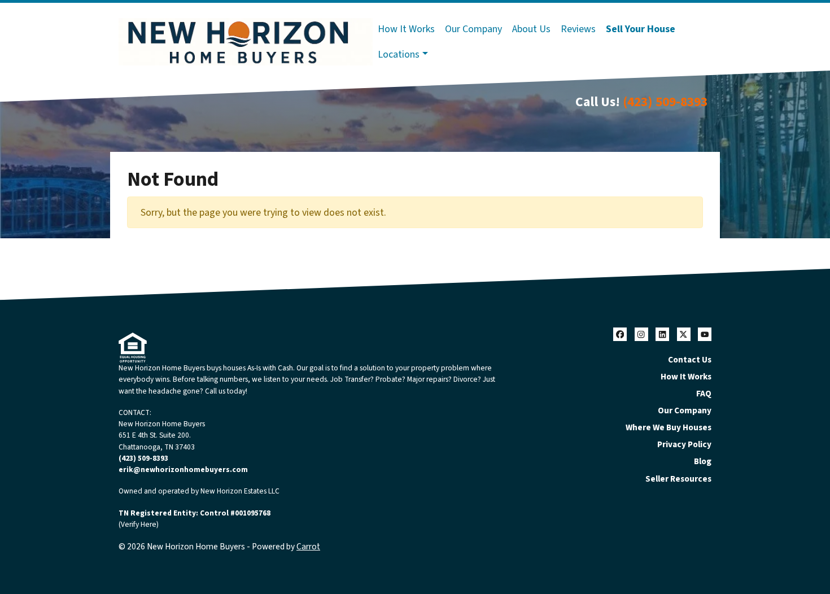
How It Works (406, 29)
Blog (702, 461)
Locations (399, 54)
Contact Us (689, 359)
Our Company (473, 29)
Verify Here (138, 524)
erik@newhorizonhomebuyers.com (183, 469)
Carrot (308, 546)
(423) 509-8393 (665, 102)
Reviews (578, 29)
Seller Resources (678, 479)
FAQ (703, 393)
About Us (531, 29)
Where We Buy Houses (668, 427)
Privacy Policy (684, 444)
